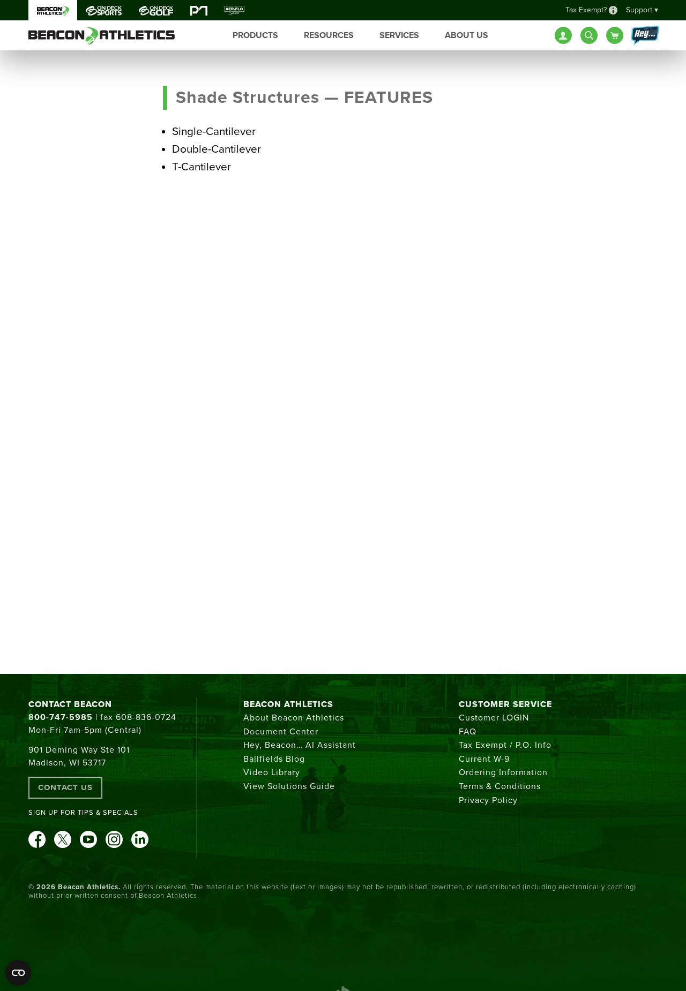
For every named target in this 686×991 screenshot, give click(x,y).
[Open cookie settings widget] (18, 973)
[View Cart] (614, 35)
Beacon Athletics (288, 704)
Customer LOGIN (494, 717)
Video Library (271, 772)
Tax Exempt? (586, 9)
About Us (466, 35)
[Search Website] (589, 35)
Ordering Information (503, 772)
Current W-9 (484, 759)
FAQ (467, 731)
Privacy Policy (488, 800)
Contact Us (65, 787)
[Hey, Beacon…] (644, 36)
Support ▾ (642, 9)
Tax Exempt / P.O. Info (505, 745)
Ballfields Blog (274, 759)
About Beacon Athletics (293, 717)
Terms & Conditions (500, 786)
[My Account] (563, 35)
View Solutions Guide (289, 786)
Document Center (280, 731)
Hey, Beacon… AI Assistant (299, 745)
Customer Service (505, 704)
